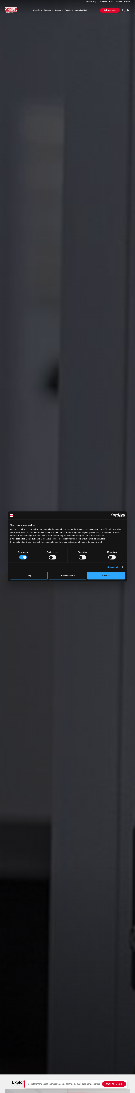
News (111, 2)
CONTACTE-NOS (114, 1084)
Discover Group (91, 2)
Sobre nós (36, 10)
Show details (113, 567)
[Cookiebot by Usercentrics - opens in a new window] (113, 515)
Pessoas (119, 2)
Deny (29, 575)
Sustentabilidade (81, 10)
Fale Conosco (109, 10)
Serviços (58, 10)
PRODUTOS (68, 10)
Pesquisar (123, 10)
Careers (127, 2)
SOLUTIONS (47, 10)
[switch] (52, 557)
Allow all (106, 575)
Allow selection (68, 575)
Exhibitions (103, 2)
